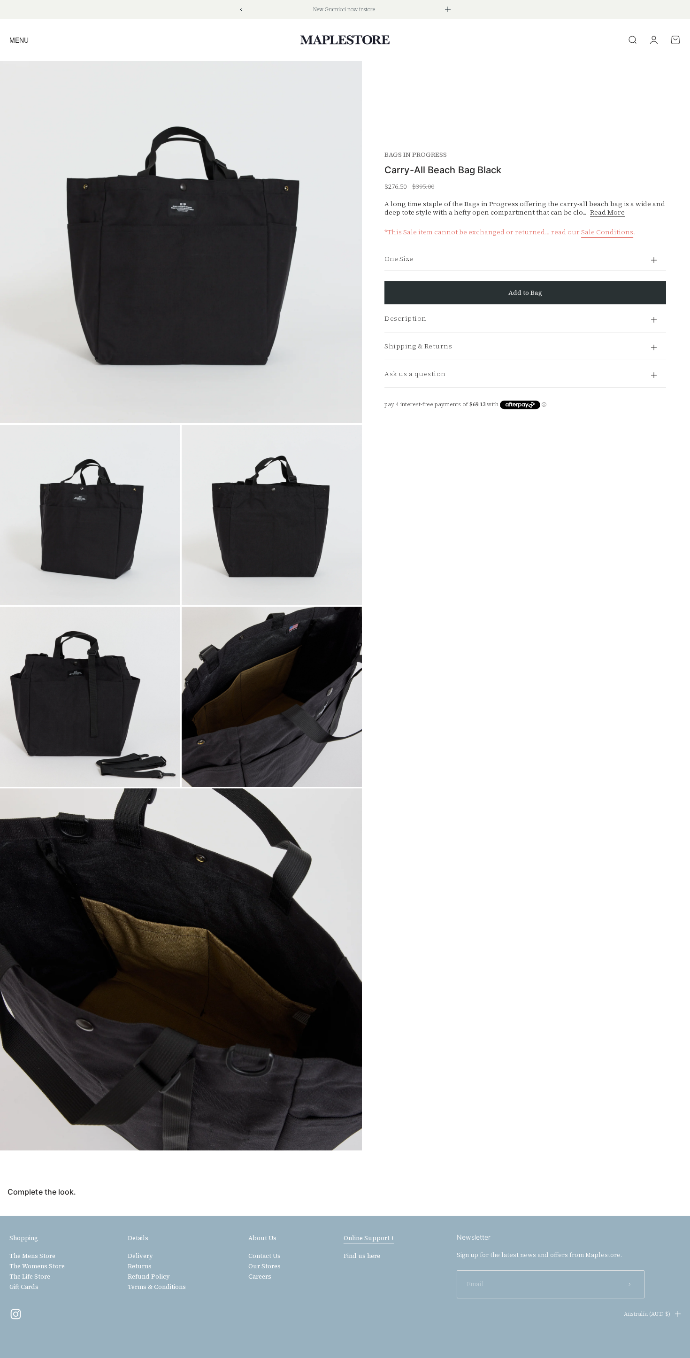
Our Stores (264, 1266)
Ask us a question (415, 373)
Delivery (140, 1256)
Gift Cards (23, 1287)
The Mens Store (32, 1256)
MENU (19, 40)
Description (405, 318)
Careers (259, 1277)
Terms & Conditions (157, 1287)
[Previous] (241, 9)
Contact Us (264, 1256)
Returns (140, 1266)
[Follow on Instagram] (15, 1314)
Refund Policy (149, 1277)
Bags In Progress (415, 154)
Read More (607, 212)
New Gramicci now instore (344, 9)
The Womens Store (37, 1266)
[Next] (448, 9)
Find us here (362, 1256)
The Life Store (29, 1277)
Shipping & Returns (418, 346)
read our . (593, 232)
